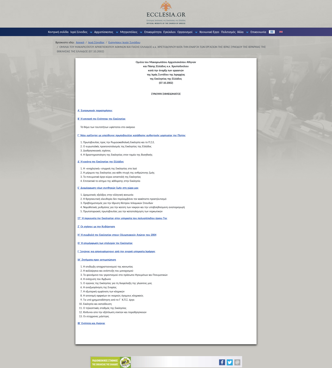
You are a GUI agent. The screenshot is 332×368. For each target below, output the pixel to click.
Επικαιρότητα (153, 32)
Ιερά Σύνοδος (78, 32)
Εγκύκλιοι (169, 32)
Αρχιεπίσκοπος (103, 32)
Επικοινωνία (258, 32)
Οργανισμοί (184, 32)
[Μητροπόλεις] (140, 32)
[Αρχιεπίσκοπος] (116, 32)
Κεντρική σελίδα (58, 32)
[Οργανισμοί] (195, 32)
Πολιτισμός (228, 32)
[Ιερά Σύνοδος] (90, 32)
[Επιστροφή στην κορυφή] (326, 362)
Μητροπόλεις (128, 32)
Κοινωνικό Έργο (209, 32)
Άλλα (240, 32)
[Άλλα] (246, 32)
